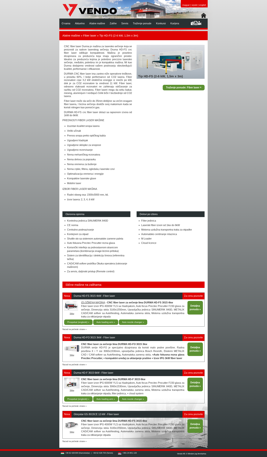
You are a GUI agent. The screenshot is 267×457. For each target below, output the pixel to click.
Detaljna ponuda (195, 307)
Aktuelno (80, 23)
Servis (124, 23)
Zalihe (113, 23)
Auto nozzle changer (132, 322)
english (202, 5)
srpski (194, 5)
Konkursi (161, 23)
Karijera (174, 23)
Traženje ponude (142, 23)
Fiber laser (89, 35)
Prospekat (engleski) (77, 322)
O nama (66, 23)
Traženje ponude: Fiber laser (182, 87)
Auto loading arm (105, 322)
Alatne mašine (97, 23)
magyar (186, 5)
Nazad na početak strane (73, 329)
